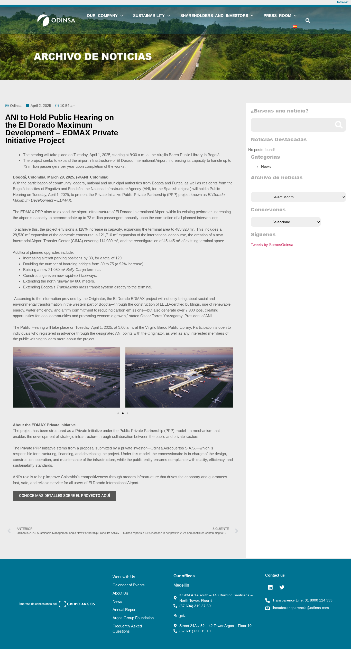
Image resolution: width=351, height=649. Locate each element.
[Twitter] (282, 587)
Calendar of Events (129, 585)
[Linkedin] (270, 587)
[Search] (339, 125)
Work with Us (124, 577)
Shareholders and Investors (214, 15)
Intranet (342, 2)
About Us (120, 593)
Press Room (277, 15)
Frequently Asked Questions (127, 628)
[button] (308, 20)
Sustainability (149, 15)
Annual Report (124, 609)
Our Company (102, 15)
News (266, 166)
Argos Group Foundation (133, 618)
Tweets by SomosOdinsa (272, 244)
